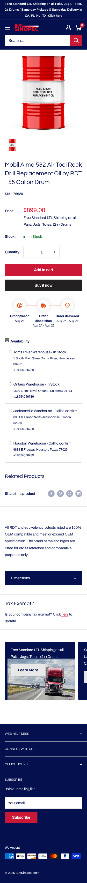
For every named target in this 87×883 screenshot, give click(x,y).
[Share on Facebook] (51, 493)
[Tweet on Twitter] (69, 493)
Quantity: (13, 252)
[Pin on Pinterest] (60, 493)
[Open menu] (7, 28)
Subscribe (21, 817)
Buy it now (43, 285)
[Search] (76, 40)
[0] (78, 27)
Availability (19, 341)
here (64, 614)
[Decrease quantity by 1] (29, 252)
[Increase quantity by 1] (54, 252)
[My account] (68, 27)
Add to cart (43, 270)
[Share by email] (78, 493)
